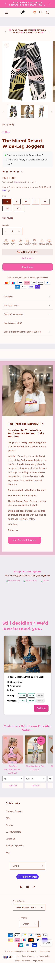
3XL (19, 208)
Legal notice (38, 960)
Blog (8, 852)
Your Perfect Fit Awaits (24, 540)
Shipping (17, 182)
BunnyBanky (16, 951)
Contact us (10, 838)
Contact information (22, 960)
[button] (6, 12)
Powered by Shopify (29, 951)
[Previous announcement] (5, 4)
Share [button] (7, 132)
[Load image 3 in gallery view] (41, 111)
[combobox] (12, 778)
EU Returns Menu (13, 831)
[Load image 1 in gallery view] (13, 111)
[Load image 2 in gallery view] (27, 111)
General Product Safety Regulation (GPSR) (22, 331)
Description (9, 296)
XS (7, 201)
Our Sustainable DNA (13, 322)
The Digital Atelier (11, 305)
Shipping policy (44, 956)
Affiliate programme (15, 845)
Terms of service (28, 956)
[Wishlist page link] (34, 12)
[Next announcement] (50, 4)
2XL (7, 208)
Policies (9, 824)
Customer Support (14, 811)
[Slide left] (3, 112)
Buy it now (27, 267)
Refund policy (45, 951)
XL (45, 201)
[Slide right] (52, 112)
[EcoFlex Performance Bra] (12, 749)
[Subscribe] (41, 866)
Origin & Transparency (13, 314)
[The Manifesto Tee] (35, 749)
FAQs (8, 818)
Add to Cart (13, 785)
